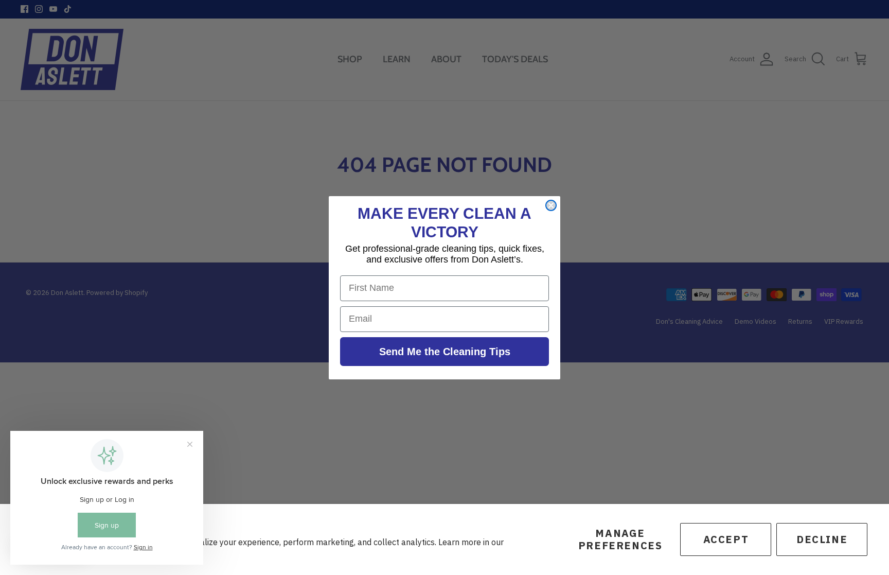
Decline (821, 539)
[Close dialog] (551, 205)
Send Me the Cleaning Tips (444, 351)
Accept (726, 539)
